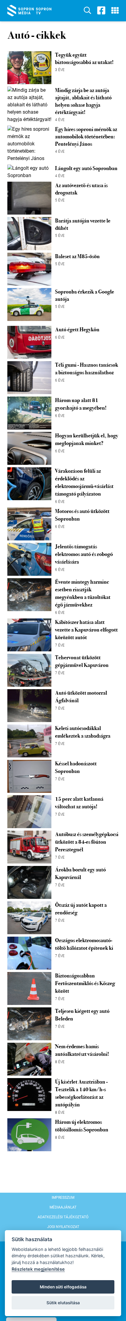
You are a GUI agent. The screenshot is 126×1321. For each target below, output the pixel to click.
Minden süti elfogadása (63, 1286)
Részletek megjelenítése (38, 1269)
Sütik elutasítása (63, 1302)
